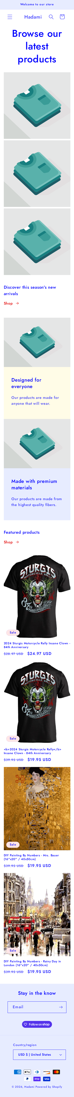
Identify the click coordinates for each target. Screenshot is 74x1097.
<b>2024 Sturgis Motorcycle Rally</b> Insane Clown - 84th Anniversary (32, 751)
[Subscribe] (60, 1007)
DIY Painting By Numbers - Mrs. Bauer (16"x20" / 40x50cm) (31, 857)
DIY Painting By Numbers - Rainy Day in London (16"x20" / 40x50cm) (32, 963)
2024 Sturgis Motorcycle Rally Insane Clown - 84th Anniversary (37, 645)
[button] (9, 16)
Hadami (29, 1087)
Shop (8, 303)
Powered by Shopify (48, 1087)
